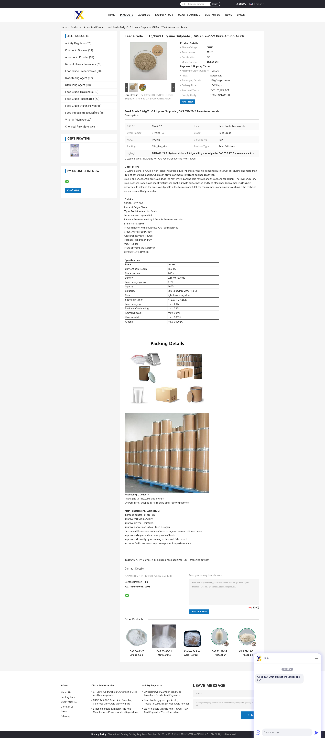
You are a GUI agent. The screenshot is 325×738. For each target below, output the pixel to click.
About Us (144, 15)
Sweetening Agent (76, 78)
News (228, 15)
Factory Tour (164, 15)
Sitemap (65, 716)
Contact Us (212, 15)
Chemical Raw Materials (79, 126)
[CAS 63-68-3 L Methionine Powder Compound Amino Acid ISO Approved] (164, 636)
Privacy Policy (98, 734)
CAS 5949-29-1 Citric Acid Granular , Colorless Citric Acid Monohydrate (112, 702)
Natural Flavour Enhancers (80, 64)
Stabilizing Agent (75, 85)
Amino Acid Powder (93, 27)
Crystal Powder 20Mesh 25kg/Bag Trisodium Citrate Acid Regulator (162, 693)
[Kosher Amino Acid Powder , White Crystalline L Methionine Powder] (192, 636)
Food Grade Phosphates (79, 98)
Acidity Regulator (75, 43)
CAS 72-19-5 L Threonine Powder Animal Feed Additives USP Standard (247, 653)
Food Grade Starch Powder (81, 105)
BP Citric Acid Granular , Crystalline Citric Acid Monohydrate (115, 693)
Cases (241, 15)
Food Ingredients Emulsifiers (82, 112)
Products (126, 15)
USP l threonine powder (196, 560)
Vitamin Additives (75, 119)
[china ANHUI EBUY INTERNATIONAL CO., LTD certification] (75, 150)
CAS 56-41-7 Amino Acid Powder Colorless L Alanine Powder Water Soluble (137, 653)
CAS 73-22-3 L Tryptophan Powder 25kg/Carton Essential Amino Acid (219, 653)
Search (215, 4)
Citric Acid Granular (76, 50)
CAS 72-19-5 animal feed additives (163, 560)
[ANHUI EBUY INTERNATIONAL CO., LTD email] (69, 181)
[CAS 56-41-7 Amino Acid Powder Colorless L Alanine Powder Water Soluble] (137, 636)
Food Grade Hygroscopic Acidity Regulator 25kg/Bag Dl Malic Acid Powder (166, 702)
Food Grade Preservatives (80, 71)
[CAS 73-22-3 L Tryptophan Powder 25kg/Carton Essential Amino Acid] (219, 636)
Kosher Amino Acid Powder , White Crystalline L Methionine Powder (192, 653)
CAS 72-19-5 (137, 560)
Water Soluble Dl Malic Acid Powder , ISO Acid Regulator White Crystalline (166, 710)
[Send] (316, 732)
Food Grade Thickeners (79, 92)
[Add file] (258, 732)
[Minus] (317, 658)
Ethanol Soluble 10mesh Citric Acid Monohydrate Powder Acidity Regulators (115, 710)
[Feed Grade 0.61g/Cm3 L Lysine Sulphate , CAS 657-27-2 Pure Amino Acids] (148, 61)
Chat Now (241, 4)
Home (111, 15)
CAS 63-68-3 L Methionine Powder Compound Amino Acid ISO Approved (164, 653)
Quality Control (189, 15)
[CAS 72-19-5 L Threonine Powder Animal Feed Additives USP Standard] (247, 636)
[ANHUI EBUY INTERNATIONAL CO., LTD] (79, 15)
